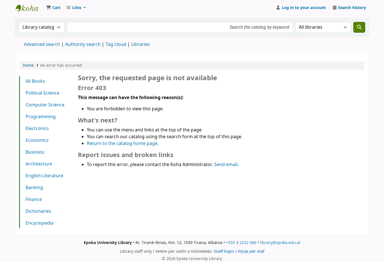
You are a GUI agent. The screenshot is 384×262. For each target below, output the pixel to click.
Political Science (42, 93)
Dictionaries (38, 211)
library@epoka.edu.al (280, 243)
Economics (37, 140)
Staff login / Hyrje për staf (239, 251)
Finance (34, 199)
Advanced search (42, 44)
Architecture (39, 164)
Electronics (37, 128)
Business (35, 152)
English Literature (44, 176)
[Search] (359, 27)
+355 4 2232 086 (241, 243)
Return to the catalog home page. (123, 143)
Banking (34, 187)
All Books (35, 81)
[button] (53, 8)
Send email (226, 164)
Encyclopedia (39, 223)
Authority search (83, 44)
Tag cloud (116, 44)
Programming (41, 116)
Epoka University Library (30, 8)
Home (28, 65)
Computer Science (45, 105)
